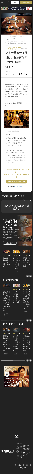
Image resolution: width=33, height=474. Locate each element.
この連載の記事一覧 (9, 243)
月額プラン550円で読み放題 (16, 182)
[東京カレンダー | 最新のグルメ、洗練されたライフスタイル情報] (2, 2)
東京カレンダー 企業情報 (17, 456)
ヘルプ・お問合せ (17, 447)
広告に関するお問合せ (17, 452)
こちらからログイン (19, 186)
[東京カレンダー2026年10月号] (16, 376)
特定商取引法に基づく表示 (21, 457)
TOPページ (17, 444)
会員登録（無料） (26, 2)
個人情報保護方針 (21, 447)
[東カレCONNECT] (16, 8)
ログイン (15, 2)
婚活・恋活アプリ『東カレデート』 (26, 449)
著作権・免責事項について (21, 452)
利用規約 (21, 443)
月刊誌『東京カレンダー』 (27, 446)
